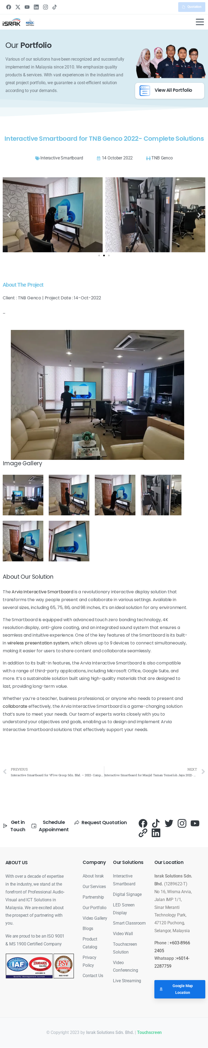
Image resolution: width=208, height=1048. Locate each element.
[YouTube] (27, 7)
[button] (8, 214)
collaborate (15, 706)
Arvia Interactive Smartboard (42, 592)
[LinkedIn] (36, 7)
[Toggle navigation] (199, 22)
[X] (17, 7)
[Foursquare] (143, 832)
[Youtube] (195, 823)
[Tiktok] (156, 823)
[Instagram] (45, 7)
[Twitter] (169, 823)
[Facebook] (8, 7)
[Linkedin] (156, 832)
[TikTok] (54, 7)
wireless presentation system (38, 643)
